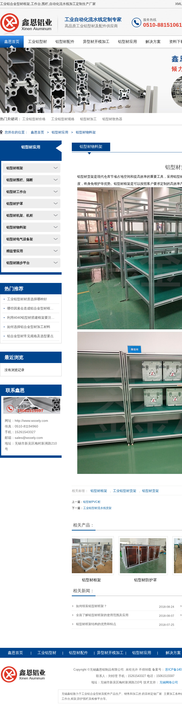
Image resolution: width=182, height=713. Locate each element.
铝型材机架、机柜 (19, 215)
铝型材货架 (150, 491)
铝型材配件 (64, 42)
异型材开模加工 (96, 42)
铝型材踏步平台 (18, 263)
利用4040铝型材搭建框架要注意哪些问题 (33, 317)
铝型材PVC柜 (91, 502)
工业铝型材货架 (124, 491)
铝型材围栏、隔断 (19, 180)
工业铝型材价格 (34, 119)
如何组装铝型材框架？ (91, 606)
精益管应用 (14, 251)
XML (178, 4)
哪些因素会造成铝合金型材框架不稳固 (33, 308)
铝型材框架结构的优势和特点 (96, 624)
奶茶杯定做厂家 (152, 693)
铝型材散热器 (112, 119)
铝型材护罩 (14, 203)
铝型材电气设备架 (19, 239)
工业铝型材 (37, 42)
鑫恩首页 (11, 42)
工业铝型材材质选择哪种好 (27, 299)
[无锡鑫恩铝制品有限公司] (29, 23)
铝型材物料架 (86, 132)
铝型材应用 (127, 42)
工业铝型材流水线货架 (97, 508)
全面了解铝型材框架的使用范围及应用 (102, 615)
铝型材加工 (88, 119)
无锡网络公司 (168, 682)
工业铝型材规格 (62, 119)
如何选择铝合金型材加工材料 (28, 327)
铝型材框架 (14, 168)
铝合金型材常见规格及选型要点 (30, 336)
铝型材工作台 (16, 192)
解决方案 (153, 42)
